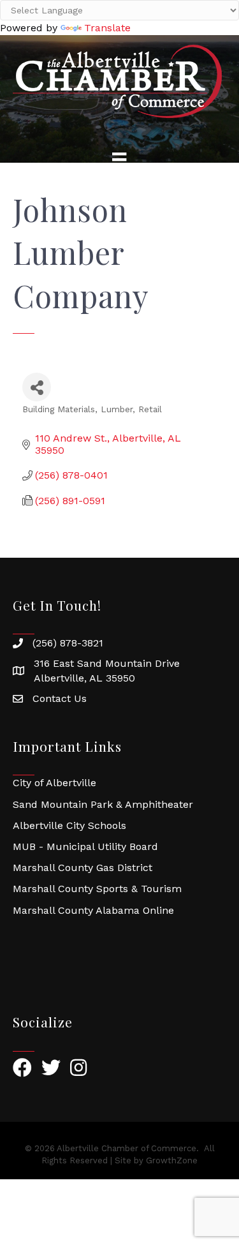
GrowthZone (172, 1160)
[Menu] (119, 159)
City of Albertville (54, 783)
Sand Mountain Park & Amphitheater (103, 804)
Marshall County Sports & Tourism (97, 889)
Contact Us (60, 698)
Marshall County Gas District (82, 867)
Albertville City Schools (69, 825)
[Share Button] (36, 387)
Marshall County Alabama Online (93, 910)
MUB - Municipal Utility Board (85, 846)
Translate (107, 28)
